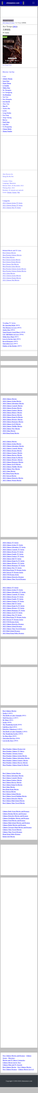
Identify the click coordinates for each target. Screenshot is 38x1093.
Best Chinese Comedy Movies (12, 778)
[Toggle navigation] (33, 3)
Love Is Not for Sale (9, 339)
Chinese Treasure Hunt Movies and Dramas (17, 827)
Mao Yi (5, 106)
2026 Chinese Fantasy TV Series (13, 556)
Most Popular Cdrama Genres (13, 753)
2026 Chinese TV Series (10, 543)
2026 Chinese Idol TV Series (12, 559)
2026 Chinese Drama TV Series (13, 552)
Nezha (5, 722)
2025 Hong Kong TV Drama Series (14, 617)
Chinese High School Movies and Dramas (16, 823)
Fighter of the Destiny (10, 346)
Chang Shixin (7, 129)
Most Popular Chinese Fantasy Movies (15, 760)
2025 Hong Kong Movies (11, 473)
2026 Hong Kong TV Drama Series (14, 570)
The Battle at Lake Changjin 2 (13, 731)
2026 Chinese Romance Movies (13, 422)
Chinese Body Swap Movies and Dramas (16, 811)
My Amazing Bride (9, 325)
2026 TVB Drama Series (11, 574)
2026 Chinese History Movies (12, 412)
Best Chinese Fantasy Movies (12, 780)
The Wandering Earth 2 (10, 734)
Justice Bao (6, 330)
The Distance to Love (10, 327)
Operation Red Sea (9, 738)
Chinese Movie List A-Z (26, 1069)
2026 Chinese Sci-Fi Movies (12, 424)
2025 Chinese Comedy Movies (13, 448)
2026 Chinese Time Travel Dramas (14, 579)
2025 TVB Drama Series (11, 622)
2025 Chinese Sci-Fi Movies (12, 464)
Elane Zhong (7, 83)
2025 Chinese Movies (10, 441)
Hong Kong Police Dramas (11, 834)
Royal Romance (8, 341)
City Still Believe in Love (11, 334)
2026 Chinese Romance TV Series (14, 565)
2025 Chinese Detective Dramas (13, 624)
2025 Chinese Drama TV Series (13, 597)
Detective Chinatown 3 (10, 729)
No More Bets (7, 736)
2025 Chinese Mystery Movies (13, 460)
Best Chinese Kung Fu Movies (12, 785)
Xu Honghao (7, 95)
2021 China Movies (9, 273)
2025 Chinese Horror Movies (12, 455)
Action (14, 192)
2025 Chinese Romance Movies (13, 462)
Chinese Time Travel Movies (12, 829)
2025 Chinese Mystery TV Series (13, 608)
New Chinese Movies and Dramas (14, 1056)
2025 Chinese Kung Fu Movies (13, 457)
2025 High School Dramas (11, 631)
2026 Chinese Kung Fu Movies (13, 417)
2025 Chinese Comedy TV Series (13, 594)
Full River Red (7, 727)
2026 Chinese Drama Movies (12, 408)
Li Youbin (6, 85)
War (18, 192)
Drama (9, 192)
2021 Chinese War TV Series (12, 207)
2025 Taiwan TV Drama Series (13, 619)
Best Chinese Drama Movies (12, 262)
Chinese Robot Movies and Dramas (14, 825)
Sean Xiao (6, 81)
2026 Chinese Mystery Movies (13, 419)
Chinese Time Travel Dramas (12, 832)
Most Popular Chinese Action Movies (14, 269)
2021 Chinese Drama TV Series (13, 205)
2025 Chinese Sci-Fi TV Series (12, 613)
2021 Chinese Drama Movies (12, 278)
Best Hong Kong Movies (11, 789)
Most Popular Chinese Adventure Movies (16, 758)
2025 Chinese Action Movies (12, 444)
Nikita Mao (6, 88)
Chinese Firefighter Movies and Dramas (16, 818)
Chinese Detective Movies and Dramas (15, 816)
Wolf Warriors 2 (8, 718)
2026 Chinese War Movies (11, 428)
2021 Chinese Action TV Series (12, 203)
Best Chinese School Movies (12, 794)
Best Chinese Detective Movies (13, 798)
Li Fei (4, 111)
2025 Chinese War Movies (11, 469)
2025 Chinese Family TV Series (13, 599)
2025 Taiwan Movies (9, 476)
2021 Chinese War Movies (11, 280)
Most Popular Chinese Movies (12, 255)
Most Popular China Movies (11, 266)
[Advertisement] (19, 12)
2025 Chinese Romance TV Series (14, 610)
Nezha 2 (5, 713)
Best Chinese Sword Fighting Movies (15, 796)
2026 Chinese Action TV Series (13, 545)
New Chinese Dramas (10, 1069)
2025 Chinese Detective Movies (13, 478)
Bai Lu (5, 120)
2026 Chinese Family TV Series (13, 554)
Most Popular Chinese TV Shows (13, 751)
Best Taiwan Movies (9, 791)
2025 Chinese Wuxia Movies (12, 480)
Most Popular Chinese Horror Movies (15, 763)
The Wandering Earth (10, 724)
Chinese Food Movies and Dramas (14, 820)
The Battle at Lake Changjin (12, 715)
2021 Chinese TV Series (8, 23)
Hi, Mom (6, 720)
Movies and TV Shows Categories (14, 1060)
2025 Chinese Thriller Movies (12, 467)
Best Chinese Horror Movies (12, 782)
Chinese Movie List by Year (12, 1062)
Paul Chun (6, 122)
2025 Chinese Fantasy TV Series (13, 601)
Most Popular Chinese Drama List (14, 749)
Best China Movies (9, 257)
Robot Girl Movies (9, 836)
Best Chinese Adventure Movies (13, 775)
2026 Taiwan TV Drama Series (13, 572)
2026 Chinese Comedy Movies (13, 406)
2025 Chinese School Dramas (12, 626)
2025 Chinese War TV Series (12, 615)
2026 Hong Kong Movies (11, 433)
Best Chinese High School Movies (14, 801)
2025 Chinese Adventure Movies (13, 446)
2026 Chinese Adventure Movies (13, 403)
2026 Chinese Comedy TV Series (13, 549)
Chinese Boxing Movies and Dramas (15, 814)
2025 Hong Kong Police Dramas (13, 633)
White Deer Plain (8, 337)
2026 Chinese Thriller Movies (12, 426)
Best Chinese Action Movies (11, 259)
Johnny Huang (7, 79)
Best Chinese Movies (9, 253)
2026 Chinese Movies (10, 399)
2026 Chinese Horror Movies (12, 415)
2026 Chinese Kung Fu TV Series (13, 561)
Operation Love (8, 343)
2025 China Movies (9, 471)
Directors (11, 1058)
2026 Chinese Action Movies (12, 401)
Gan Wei (5, 124)
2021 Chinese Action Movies (12, 275)
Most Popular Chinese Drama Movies (14, 271)
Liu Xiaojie (6, 101)
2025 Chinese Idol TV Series (12, 603)
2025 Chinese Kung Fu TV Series (13, 606)
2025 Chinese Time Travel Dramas (14, 629)
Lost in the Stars (8, 740)
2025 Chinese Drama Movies (12, 450)
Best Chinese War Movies (11, 264)
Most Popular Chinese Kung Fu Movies (15, 765)
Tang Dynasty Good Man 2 (12, 332)
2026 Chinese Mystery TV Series (13, 563)
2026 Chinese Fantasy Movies (12, 410)
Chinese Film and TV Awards (12, 1065)
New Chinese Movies (24, 1067)
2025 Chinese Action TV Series (13, 590)
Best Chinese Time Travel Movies (14, 803)
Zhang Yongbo (7, 131)
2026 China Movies (9, 431)
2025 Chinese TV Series (10, 587)
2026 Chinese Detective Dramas (13, 577)
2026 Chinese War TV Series (12, 568)
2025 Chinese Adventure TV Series (14, 592)
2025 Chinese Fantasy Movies (12, 453)
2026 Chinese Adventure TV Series (14, 547)
